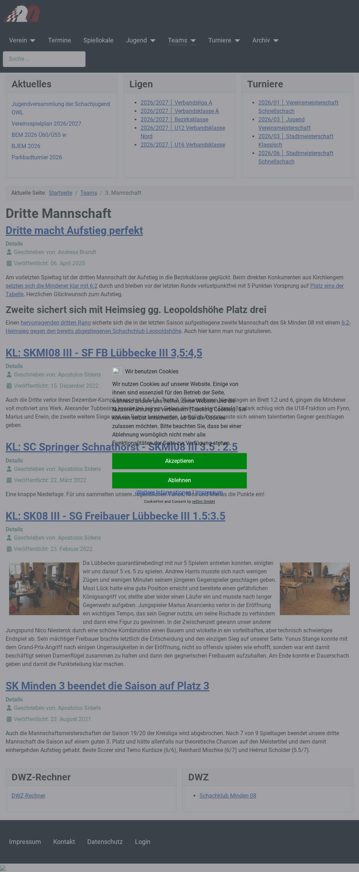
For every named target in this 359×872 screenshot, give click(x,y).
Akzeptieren (179, 461)
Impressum (209, 492)
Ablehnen (179, 480)
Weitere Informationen (163, 492)
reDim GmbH (203, 501)
